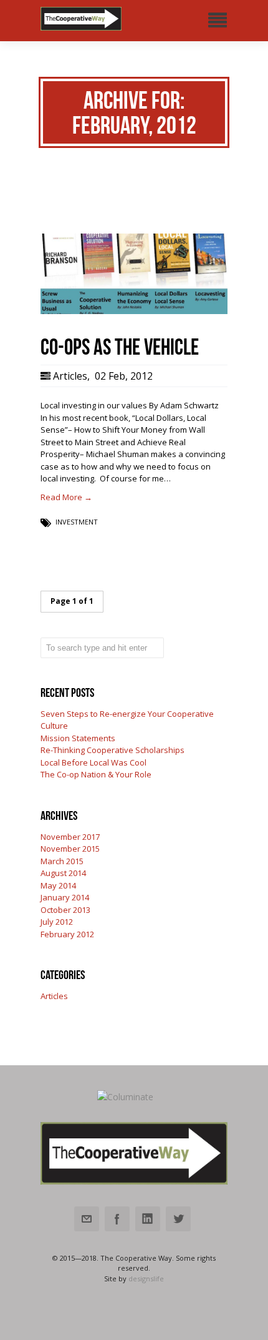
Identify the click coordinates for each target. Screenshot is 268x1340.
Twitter (178, 1218)
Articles (70, 376)
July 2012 (57, 921)
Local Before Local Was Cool (93, 762)
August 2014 (63, 873)
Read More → (66, 497)
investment (76, 521)
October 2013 (65, 909)
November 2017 (70, 836)
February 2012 (67, 934)
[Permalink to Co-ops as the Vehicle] (134, 311)
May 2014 (58, 885)
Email (86, 1218)
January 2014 (65, 897)
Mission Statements (78, 738)
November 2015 (70, 848)
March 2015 (62, 861)
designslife (146, 1278)
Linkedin (147, 1218)
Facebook (117, 1218)
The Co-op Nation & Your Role (96, 774)
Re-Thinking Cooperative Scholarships (112, 750)
